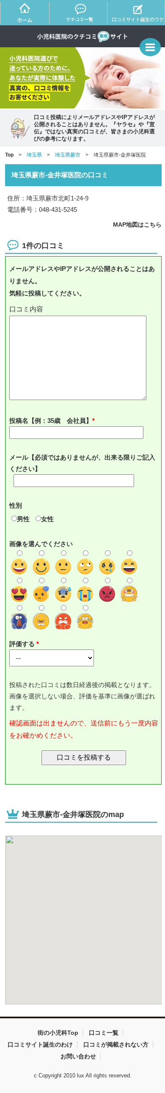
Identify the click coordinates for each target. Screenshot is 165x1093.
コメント (84, 309)
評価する (22, 643)
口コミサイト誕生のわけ (40, 1044)
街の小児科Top (58, 1032)
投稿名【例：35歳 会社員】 (50, 420)
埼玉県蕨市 (67, 155)
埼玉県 (34, 155)
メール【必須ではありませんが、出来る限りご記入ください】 (82, 463)
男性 (23, 518)
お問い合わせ (78, 1056)
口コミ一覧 (103, 1032)
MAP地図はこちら (137, 224)
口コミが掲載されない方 (115, 1044)
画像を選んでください (41, 543)
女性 (47, 518)
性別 (15, 505)
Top (9, 155)
